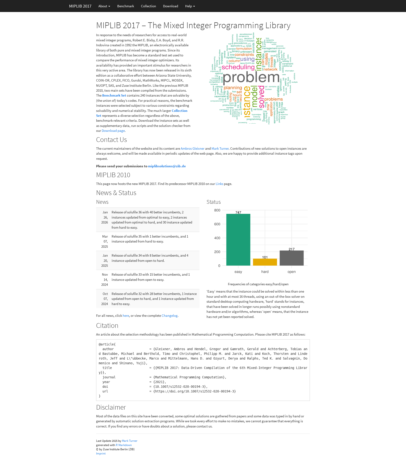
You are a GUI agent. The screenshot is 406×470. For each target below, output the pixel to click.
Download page (113, 130)
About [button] (103, 6)
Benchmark (125, 6)
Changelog (170, 315)
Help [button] (189, 6)
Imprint (100, 453)
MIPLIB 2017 (80, 6)
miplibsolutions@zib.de (167, 166)
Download (170, 6)
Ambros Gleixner (192, 148)
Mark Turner (220, 148)
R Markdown (124, 445)
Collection (148, 6)
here (126, 315)
